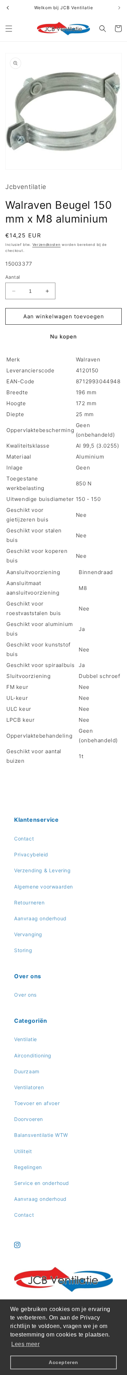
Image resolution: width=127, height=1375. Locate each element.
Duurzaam (27, 1071)
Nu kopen (63, 336)
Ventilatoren (29, 1087)
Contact (24, 839)
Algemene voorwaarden (43, 887)
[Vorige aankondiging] (8, 8)
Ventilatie (25, 1039)
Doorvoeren (28, 1119)
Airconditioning (33, 1055)
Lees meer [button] (25, 1344)
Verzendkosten (46, 244)
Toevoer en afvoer (37, 1103)
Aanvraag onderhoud (40, 918)
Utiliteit (23, 1151)
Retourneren (29, 902)
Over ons (25, 995)
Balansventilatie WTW (41, 1135)
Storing (23, 950)
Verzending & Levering (42, 870)
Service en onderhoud (41, 1183)
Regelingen (28, 1167)
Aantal (12, 277)
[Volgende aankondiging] (119, 8)
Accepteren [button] (63, 1362)
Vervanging (28, 934)
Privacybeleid (31, 854)
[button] (9, 28)
